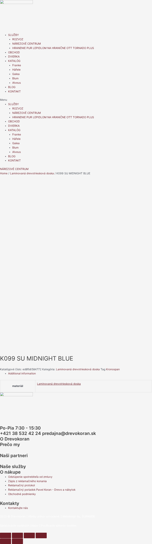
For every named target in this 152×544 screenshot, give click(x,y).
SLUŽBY (13, 34)
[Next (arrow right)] (17, 541)
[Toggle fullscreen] (29, 535)
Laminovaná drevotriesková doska (32, 173)
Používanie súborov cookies (58, 525)
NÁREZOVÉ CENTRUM (26, 43)
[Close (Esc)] (5, 535)
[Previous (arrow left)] (5, 541)
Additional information (22, 373)
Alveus (16, 82)
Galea (16, 74)
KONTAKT (14, 91)
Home (4, 173)
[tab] (80, 373)
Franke (16, 65)
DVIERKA (14, 56)
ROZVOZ (17, 39)
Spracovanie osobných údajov (19, 525)
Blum (15, 78)
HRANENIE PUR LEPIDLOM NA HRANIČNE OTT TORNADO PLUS (53, 48)
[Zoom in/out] (41, 535)
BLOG (11, 87)
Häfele (16, 69)
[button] (76, 100)
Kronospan (113, 369)
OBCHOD (14, 52)
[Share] (17, 535)
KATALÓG (14, 60)
